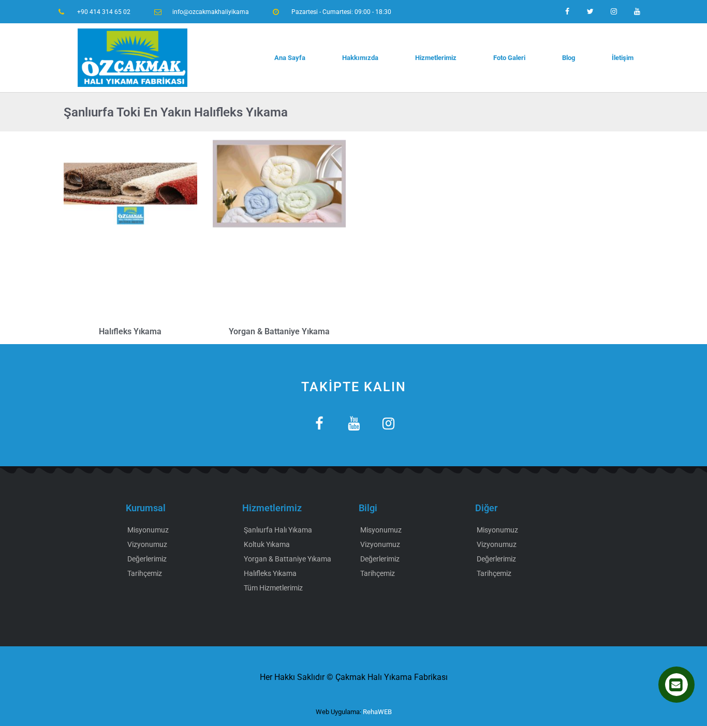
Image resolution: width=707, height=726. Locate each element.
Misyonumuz (148, 530)
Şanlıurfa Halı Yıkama (278, 530)
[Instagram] (613, 11)
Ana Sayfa (289, 58)
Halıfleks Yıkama (130, 331)
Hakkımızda (360, 58)
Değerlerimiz (147, 559)
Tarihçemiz (144, 573)
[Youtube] (637, 11)
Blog (568, 58)
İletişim (623, 58)
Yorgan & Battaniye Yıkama (279, 331)
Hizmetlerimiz (435, 58)
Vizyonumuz (147, 544)
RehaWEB (377, 712)
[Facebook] (567, 11)
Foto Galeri (509, 58)
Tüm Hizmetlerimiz (273, 588)
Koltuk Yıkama (267, 544)
